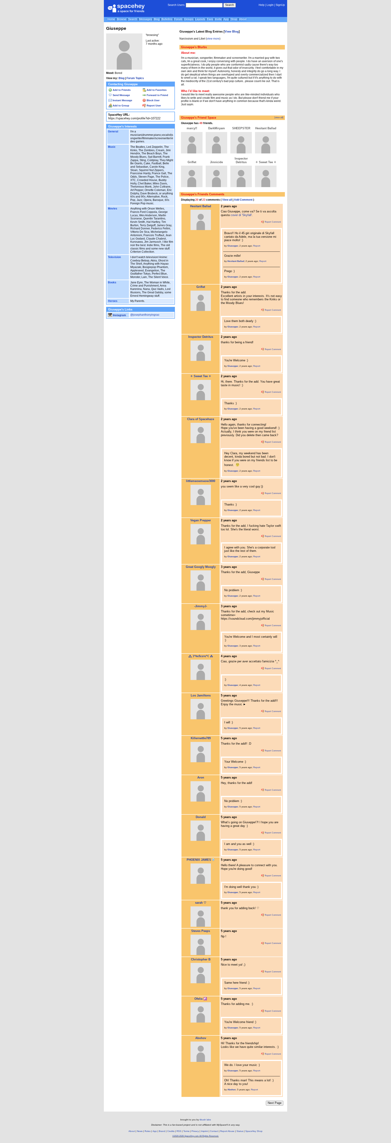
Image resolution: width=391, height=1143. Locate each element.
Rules (147, 1131)
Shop (234, 19)
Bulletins (167, 19)
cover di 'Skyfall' (241, 215)
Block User (153, 100)
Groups (188, 19)
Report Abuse (227, 1131)
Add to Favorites (156, 90)
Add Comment (243, 199)
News (140, 1131)
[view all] (278, 117)
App (226, 19)
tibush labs (205, 1119)
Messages (145, 19)
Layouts (200, 19)
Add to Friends (121, 90)
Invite (218, 19)
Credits (170, 1131)
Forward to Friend (157, 95)
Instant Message (122, 100)
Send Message (121, 95)
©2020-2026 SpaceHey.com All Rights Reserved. (195, 1136)
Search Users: (176, 5)
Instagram (119, 315)
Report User (153, 105)
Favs (210, 19)
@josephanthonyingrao (144, 314)
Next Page (274, 1103)
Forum (178, 19)
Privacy (195, 1131)
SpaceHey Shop (253, 1131)
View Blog (231, 31)
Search (229, 5)
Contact (214, 1131)
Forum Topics (135, 78)
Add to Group (120, 105)
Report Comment (272, 222)
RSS (178, 1131)
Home (111, 19)
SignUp (280, 5)
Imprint (204, 1131)
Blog (157, 19)
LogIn (270, 5)
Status (239, 1131)
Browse (121, 19)
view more (213, 38)
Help (262, 5)
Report (256, 246)
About (242, 19)
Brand (162, 1131)
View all (227, 199)
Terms (186, 1131)
